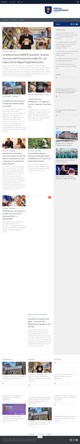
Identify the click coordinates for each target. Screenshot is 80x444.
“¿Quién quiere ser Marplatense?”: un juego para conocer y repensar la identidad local (66, 66)
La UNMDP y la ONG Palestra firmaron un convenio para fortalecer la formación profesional (65, 418)
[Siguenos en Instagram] (74, 24)
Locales (46, 94)
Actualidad (5, 20)
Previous (47, 24)
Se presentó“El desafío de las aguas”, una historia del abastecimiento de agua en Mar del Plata (65, 397)
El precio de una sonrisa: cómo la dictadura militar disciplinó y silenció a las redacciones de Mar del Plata (66, 90)
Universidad (14, 20)
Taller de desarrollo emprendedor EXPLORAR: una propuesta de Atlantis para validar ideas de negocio (12, 418)
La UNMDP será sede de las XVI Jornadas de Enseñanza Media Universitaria (13, 103)
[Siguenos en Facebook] (72, 24)
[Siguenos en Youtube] (77, 24)
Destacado (5, 51)
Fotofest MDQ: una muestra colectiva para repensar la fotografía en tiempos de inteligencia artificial (67, 53)
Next (49, 24)
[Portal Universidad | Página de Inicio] (14, 11)
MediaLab (21, 20)
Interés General (6, 96)
